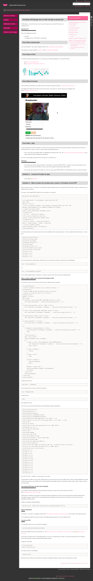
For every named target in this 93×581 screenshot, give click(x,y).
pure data (64, 563)
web (84, 563)
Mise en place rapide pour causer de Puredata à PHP (78, 44)
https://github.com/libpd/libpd (51, 50)
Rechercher (89, 3)
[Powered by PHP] (43, 578)
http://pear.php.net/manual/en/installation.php (74, 152)
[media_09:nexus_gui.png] (36, 71)
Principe (72, 36)
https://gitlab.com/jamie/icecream (30, 90)
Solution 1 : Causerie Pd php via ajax (77, 38)
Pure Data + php (72, 34)
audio (79, 563)
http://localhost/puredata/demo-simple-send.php (57, 513)
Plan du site (87, 6)
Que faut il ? (73, 25)
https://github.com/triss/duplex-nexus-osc (35, 63)
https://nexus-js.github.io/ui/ (32, 61)
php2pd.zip (34, 178)
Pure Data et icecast (73, 32)
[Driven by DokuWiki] (62, 578)
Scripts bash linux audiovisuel (68, 85)
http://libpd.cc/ (40, 50)
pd (69, 563)
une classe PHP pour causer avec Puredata (77, 48)
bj (87, 563)
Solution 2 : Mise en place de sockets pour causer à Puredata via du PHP (77, 41)
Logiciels (6, 19)
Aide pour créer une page (10, 32)
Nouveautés (7, 28)
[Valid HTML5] (49, 578)
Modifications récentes (9, 24)
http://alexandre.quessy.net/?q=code (31, 492)
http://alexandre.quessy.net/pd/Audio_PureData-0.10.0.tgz (59, 531)
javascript (74, 563)
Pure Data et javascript (74, 27)
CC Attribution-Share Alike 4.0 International (65, 576)
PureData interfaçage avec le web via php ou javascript (18, 10)
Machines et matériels (9, 15)
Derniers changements (79, 6)
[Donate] (37, 578)
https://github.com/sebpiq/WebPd (55, 46)
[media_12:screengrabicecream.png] (44, 116)
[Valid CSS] (55, 578)
